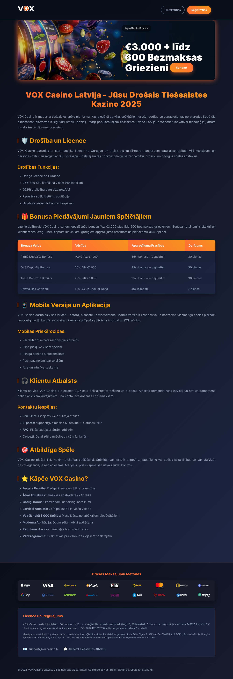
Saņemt (181, 67)
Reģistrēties (199, 10)
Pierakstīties (173, 10)
